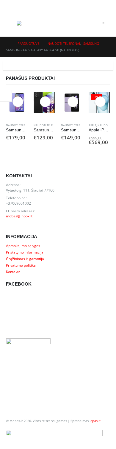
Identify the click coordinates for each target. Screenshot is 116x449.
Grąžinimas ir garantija (25, 258)
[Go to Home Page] (7, 43)
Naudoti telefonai (19, 125)
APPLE (92, 125)
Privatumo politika (21, 265)
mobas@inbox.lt (19, 216)
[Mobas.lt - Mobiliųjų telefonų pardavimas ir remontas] (28, 23)
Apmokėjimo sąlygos (23, 245)
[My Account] (10, 5)
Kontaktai (13, 271)
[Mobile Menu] (11, 23)
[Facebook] (104, 5)
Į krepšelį (17, 101)
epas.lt (95, 421)
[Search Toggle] (86, 23)
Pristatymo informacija (24, 252)
